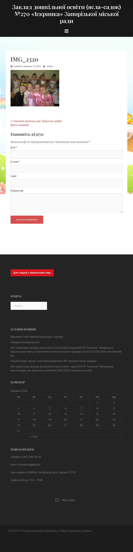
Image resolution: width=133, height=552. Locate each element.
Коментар (17, 190)
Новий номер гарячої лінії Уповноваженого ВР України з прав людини (53, 361)
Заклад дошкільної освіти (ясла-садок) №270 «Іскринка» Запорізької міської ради (66, 13)
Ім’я (14, 147)
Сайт (14, 176)
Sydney (73, 530)
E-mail (15, 161)
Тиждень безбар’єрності (25, 342)
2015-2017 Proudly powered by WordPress (33, 530)
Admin (50, 66)
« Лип (34, 436)
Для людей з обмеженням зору (32, 272)
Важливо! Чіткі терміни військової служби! (37, 336)
